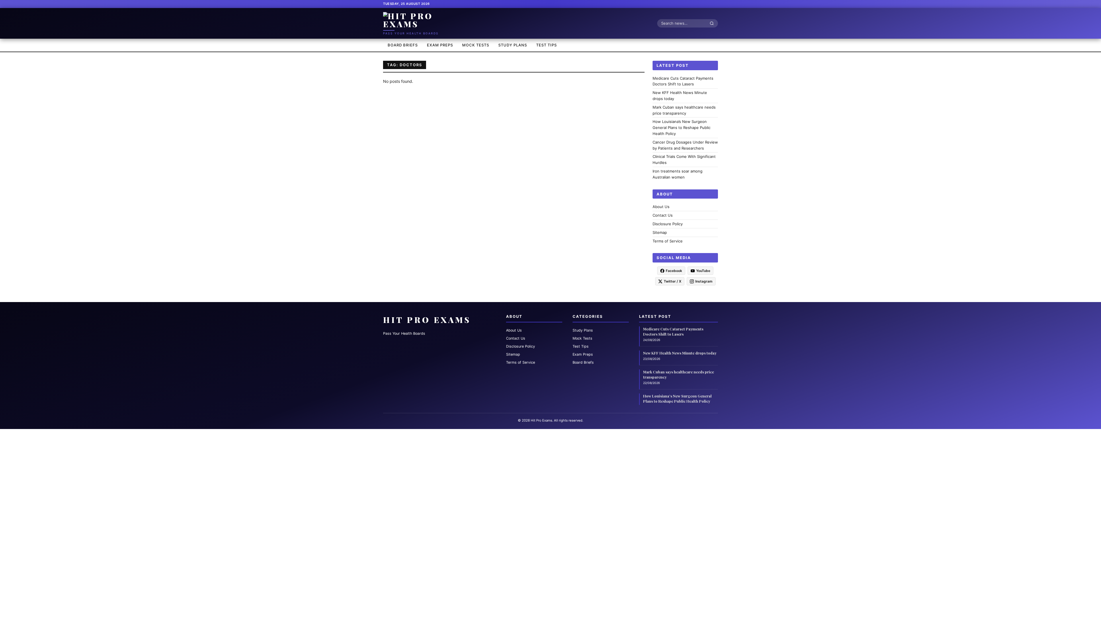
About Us (661, 206)
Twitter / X (672, 281)
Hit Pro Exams (427, 319)
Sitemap (660, 232)
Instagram (703, 281)
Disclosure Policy (668, 224)
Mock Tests (475, 45)
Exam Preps (440, 45)
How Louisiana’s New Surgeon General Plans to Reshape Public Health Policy (681, 127)
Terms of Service (668, 241)
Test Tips (546, 45)
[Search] (713, 23)
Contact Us (663, 215)
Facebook (674, 271)
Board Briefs (403, 45)
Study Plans (512, 45)
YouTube (703, 271)
